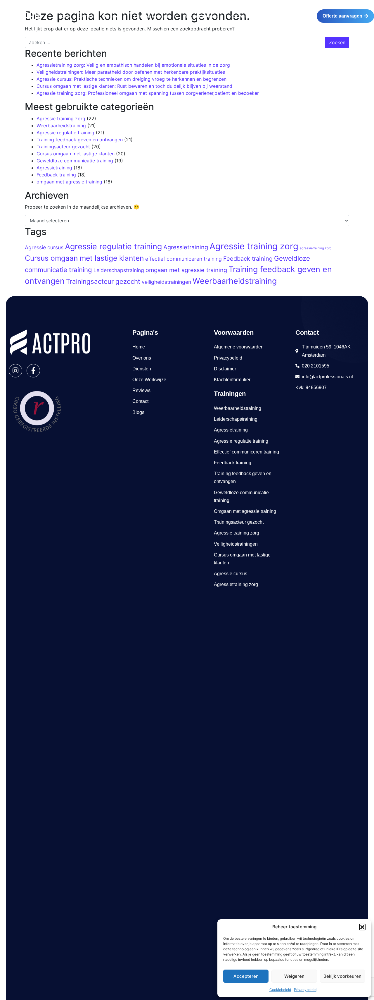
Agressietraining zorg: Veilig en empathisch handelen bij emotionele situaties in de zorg (133, 65)
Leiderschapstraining (119, 270)
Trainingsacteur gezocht (63, 147)
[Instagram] (15, 370)
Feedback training (56, 175)
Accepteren (246, 976)
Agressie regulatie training (65, 132)
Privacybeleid (305, 989)
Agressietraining (54, 168)
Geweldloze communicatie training (75, 161)
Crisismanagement (152, 16)
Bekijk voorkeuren (342, 976)
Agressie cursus (44, 247)
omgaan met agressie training (69, 182)
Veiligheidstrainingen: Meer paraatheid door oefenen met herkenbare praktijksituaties (131, 72)
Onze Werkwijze (242, 16)
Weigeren (294, 976)
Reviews (274, 16)
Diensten (112, 16)
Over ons (86, 16)
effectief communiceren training (183, 259)
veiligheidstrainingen (166, 282)
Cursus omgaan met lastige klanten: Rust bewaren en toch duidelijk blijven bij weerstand (134, 86)
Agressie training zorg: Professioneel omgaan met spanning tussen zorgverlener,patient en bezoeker (148, 93)
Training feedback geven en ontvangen (80, 139)
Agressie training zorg (61, 118)
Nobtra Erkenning (201, 16)
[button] (362, 927)
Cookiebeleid (280, 989)
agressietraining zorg (316, 248)
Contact (298, 16)
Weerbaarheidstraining (61, 125)
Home (64, 16)
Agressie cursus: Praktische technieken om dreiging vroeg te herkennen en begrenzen (131, 79)
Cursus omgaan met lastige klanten (76, 154)
